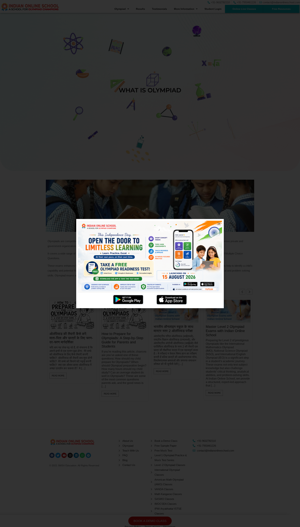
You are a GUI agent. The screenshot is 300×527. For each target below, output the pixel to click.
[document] (150, 263)
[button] (219, 223)
